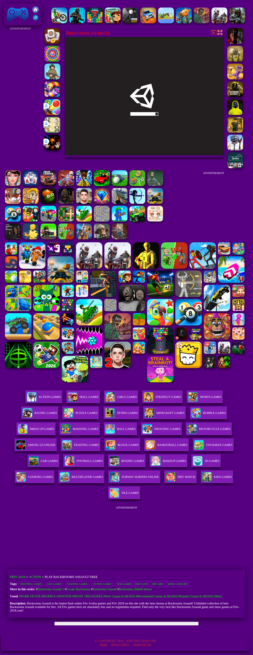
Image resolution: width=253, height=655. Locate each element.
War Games (124, 584)
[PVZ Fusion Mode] (52, 78)
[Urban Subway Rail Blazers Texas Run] (113, 22)
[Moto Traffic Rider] (155, 202)
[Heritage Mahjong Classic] (52, 42)
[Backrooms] (235, 131)
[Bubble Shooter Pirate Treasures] (52, 114)
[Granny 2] (66, 202)
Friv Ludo (141, 584)
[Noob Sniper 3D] (119, 202)
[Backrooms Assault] (235, 114)
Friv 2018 (17, 577)
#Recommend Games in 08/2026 (156, 596)
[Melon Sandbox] (48, 202)
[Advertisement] (20, 90)
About (103, 644)
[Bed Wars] (84, 238)
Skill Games (89, 396)
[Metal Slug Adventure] (31, 202)
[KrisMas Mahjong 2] (155, 220)
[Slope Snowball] (13, 202)
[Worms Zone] (52, 96)
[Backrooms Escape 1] (235, 60)
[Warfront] (237, 22)
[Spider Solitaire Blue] (31, 185)
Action (35, 577)
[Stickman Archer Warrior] (137, 202)
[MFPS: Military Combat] (77, 22)
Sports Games (210, 396)
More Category (178, 584)
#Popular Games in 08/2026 (195, 596)
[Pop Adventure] (52, 60)
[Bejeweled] (102, 202)
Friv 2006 (157, 584)
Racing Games (45, 412)
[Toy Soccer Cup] (137, 185)
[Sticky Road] (119, 238)
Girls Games (127, 396)
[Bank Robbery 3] (184, 22)
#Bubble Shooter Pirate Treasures (72, 596)
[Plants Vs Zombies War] (66, 238)
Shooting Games (31, 584)
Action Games (50, 396)
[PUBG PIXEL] (235, 149)
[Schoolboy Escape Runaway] (84, 202)
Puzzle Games (86, 412)
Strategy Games (168, 396)
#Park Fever (30, 596)
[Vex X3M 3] (219, 22)
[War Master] (119, 220)
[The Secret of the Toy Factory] (52, 149)
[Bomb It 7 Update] (66, 220)
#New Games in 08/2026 (119, 596)
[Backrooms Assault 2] (235, 96)
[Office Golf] (119, 185)
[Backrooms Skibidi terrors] (235, 42)
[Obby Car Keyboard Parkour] (102, 185)
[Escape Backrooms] (235, 78)
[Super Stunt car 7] (148, 22)
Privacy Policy (120, 644)
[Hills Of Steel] (84, 220)
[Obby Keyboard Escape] (84, 185)
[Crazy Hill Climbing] (166, 22)
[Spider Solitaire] (235, 167)
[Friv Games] (35, 11)
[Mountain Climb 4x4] (137, 220)
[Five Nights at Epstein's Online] (13, 238)
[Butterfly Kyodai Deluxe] (102, 220)
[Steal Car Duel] (48, 220)
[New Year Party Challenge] (13, 185)
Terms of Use (142, 644)
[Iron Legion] (48, 185)
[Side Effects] (155, 185)
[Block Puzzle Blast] (95, 22)
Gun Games (54, 584)
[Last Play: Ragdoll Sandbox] (102, 238)
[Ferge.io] (31, 238)
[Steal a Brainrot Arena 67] (31, 220)
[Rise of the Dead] (202, 22)
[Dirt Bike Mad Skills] (59, 22)
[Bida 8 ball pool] (13, 220)
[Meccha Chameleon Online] (66, 185)
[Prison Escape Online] (130, 22)
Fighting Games (77, 584)
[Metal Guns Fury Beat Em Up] (48, 238)
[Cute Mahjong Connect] (52, 131)
